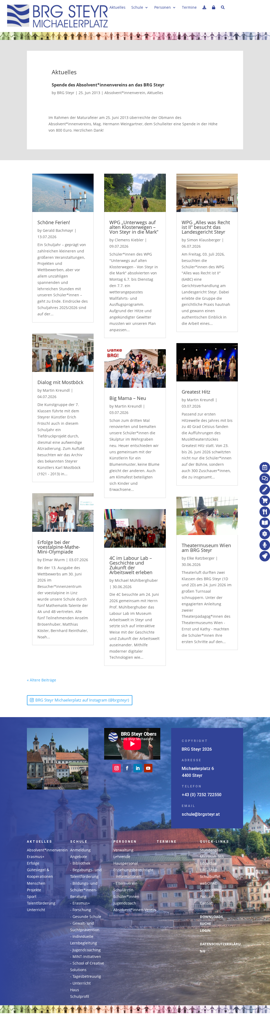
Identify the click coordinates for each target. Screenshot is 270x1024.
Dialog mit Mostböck (60, 382)
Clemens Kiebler (129, 239)
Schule (137, 8)
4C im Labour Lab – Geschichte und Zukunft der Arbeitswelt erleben (130, 565)
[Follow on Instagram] (116, 768)
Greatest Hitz (196, 392)
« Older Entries (69, 679)
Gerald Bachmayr (58, 230)
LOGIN (205, 930)
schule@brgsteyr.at (201, 814)
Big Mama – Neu (127, 398)
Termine (189, 8)
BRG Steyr (65, 92)
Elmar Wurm (54, 559)
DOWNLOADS (211, 917)
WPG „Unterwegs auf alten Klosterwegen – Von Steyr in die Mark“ (133, 227)
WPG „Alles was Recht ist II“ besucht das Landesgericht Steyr (206, 227)
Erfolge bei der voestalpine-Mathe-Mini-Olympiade (58, 547)
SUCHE (205, 923)
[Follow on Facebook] (127, 768)
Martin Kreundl (56, 390)
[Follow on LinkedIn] (137, 768)
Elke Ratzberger (201, 558)
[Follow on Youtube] (148, 768)
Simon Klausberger (204, 239)
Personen (162, 8)
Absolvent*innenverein (124, 92)
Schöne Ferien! (53, 222)
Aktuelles (117, 8)
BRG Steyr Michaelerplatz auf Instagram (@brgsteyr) (82, 700)
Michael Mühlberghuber (136, 580)
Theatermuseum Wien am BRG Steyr (206, 547)
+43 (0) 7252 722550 (201, 794)
